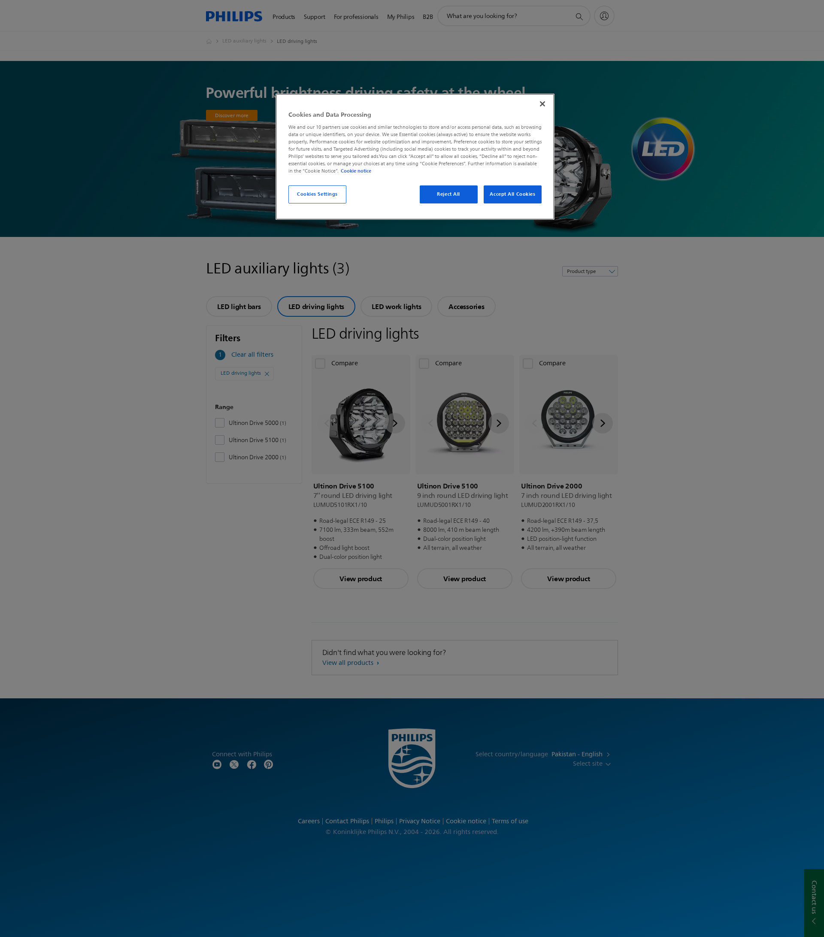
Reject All (448, 194)
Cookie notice (356, 171)
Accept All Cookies (512, 194)
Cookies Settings (317, 194)
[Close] (542, 103)
